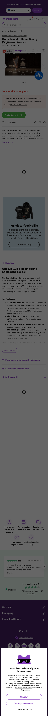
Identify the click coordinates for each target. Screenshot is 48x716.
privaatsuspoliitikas (23, 687)
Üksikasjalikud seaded (24, 703)
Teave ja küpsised (24, 709)
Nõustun (24, 696)
